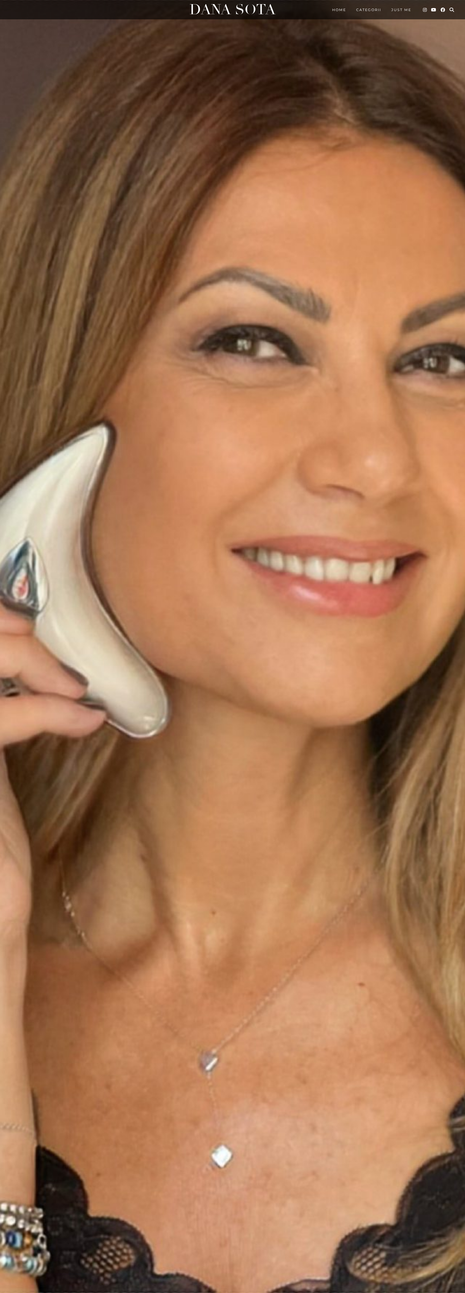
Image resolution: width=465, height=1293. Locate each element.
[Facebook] (443, 10)
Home (339, 10)
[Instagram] (425, 10)
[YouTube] (434, 10)
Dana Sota (232, 10)
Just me (401, 10)
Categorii (368, 10)
